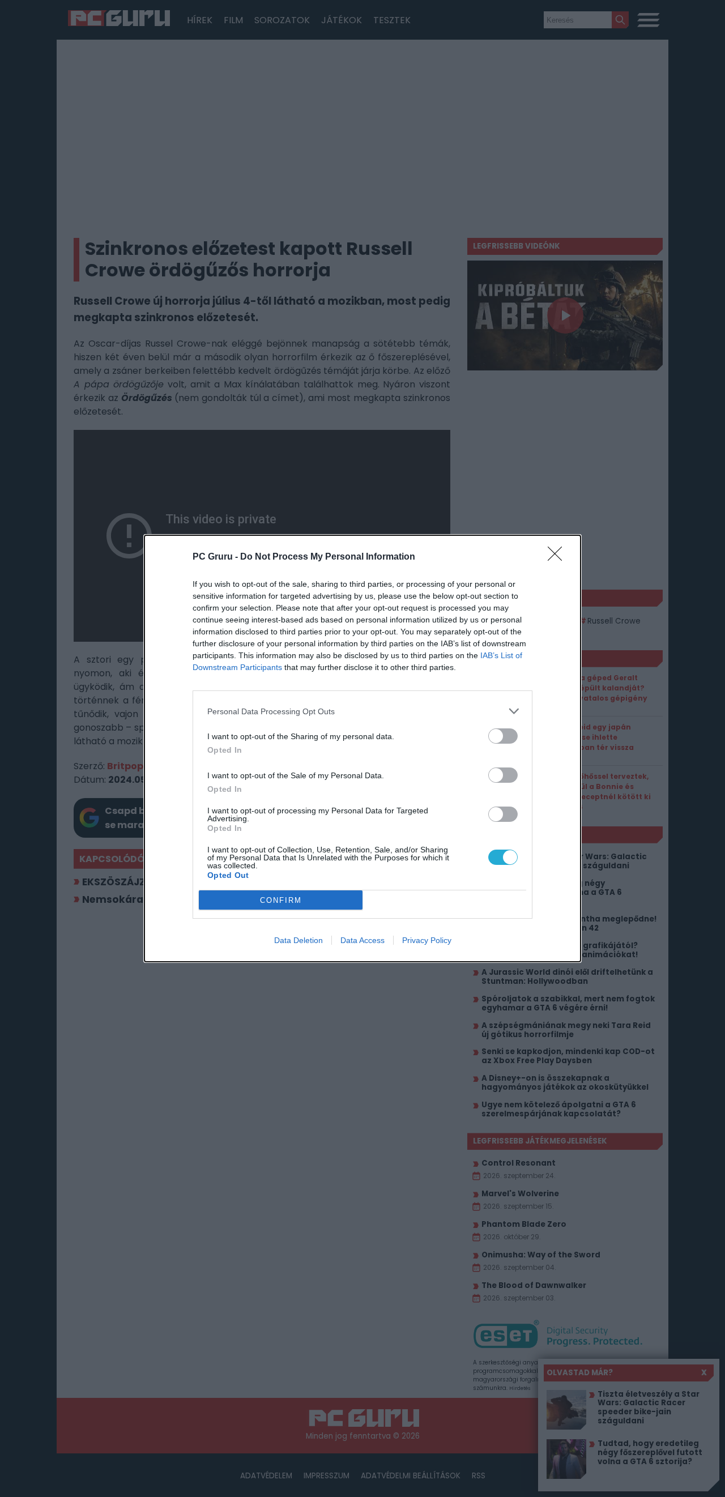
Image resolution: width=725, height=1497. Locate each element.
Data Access (362, 940)
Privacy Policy (426, 940)
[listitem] (362, 711)
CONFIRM (281, 900)
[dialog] (362, 748)
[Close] (558, 557)
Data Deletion (298, 940)
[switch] (503, 736)
